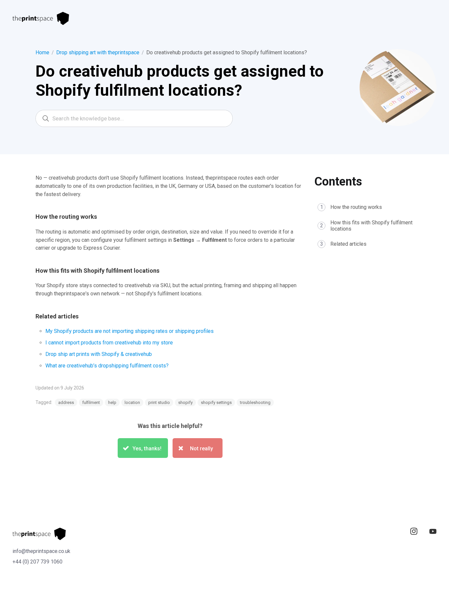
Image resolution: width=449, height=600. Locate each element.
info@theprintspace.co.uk (41, 551)
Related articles (348, 244)
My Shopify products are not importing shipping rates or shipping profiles (129, 331)
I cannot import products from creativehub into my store (109, 342)
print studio (159, 402)
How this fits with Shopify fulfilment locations (371, 225)
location (132, 402)
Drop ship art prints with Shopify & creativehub (98, 354)
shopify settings (216, 402)
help (112, 402)
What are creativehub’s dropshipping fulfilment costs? (107, 365)
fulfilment (91, 402)
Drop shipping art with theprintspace (97, 52)
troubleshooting (255, 402)
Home (42, 52)
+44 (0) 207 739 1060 (37, 562)
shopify (185, 402)
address (66, 402)
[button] (143, 448)
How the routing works (356, 207)
